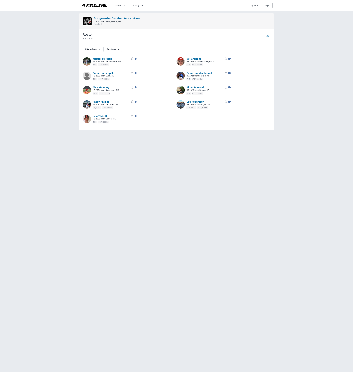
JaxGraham (193, 58)
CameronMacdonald (199, 73)
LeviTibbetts (100, 116)
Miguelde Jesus (102, 58)
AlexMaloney (101, 87)
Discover (117, 5)
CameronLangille (103, 73)
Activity (136, 5)
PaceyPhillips (101, 101)
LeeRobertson (195, 101)
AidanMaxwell (195, 87)
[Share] (267, 36)
